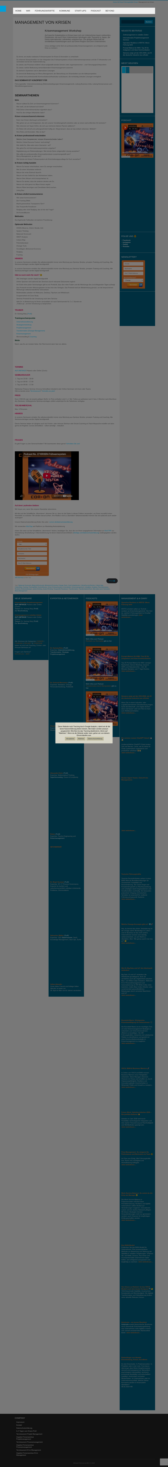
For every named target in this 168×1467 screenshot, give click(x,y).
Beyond (109, 11)
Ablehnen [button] (81, 739)
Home (18, 11)
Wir (28, 11)
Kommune (64, 11)
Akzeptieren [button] (70, 739)
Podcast (96, 11)
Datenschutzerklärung (95, 739)
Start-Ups (80, 11)
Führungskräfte (45, 11)
